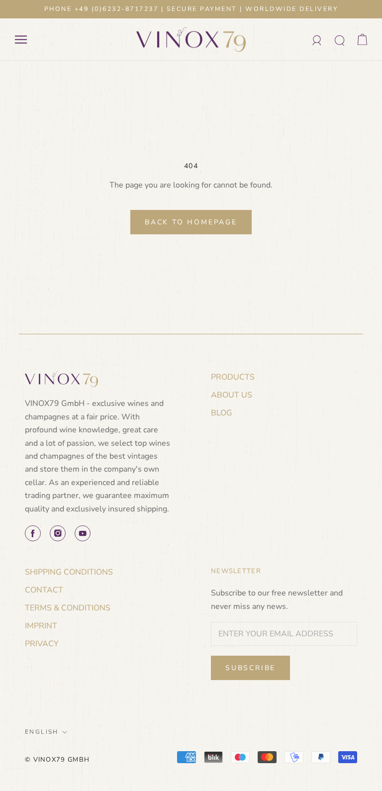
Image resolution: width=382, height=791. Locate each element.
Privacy (42, 643)
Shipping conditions (69, 572)
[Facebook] (33, 533)
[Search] (340, 39)
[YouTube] (83, 533)
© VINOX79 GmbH (57, 759)
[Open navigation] (21, 39)
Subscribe (250, 668)
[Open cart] (362, 39)
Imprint (41, 625)
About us (231, 395)
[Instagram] (58, 533)
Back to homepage (191, 222)
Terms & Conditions (67, 607)
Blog (221, 412)
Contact (44, 590)
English (42, 732)
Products (233, 377)
